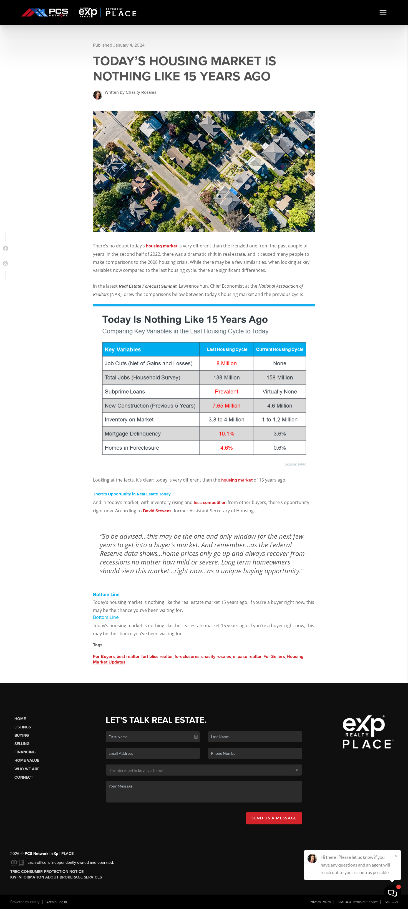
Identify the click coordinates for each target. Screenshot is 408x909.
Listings (22, 727)
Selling (21, 743)
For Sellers (274, 656)
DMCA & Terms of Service (358, 902)
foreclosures (187, 656)
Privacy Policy (320, 902)
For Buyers (104, 656)
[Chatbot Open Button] (392, 893)
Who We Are (26, 769)
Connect (23, 777)
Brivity (34, 902)
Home (20, 718)
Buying (21, 735)
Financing (25, 752)
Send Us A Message (274, 818)
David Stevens (157, 511)
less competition (210, 502)
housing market (161, 246)
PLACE (67, 853)
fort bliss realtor (157, 656)
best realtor (128, 656)
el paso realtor (247, 656)
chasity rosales (216, 656)
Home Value (26, 760)
